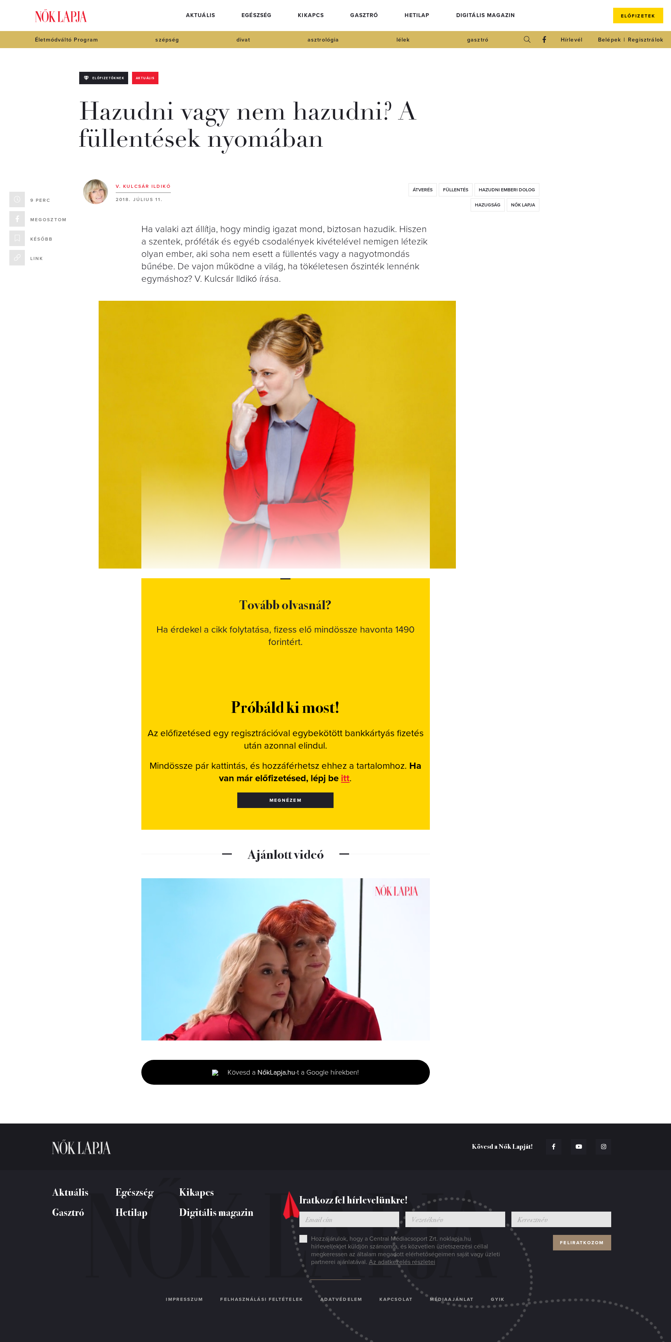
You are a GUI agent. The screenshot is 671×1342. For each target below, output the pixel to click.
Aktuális (200, 15)
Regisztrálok (645, 39)
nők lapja (523, 205)
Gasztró (364, 15)
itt (345, 778)
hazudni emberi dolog (507, 189)
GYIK (498, 1299)
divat (243, 39)
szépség (167, 39)
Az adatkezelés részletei (402, 1262)
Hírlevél (571, 39)
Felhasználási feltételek (261, 1299)
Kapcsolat (396, 1299)
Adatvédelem (341, 1299)
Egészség (256, 15)
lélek (403, 39)
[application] (285, 959)
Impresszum (184, 1299)
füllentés (455, 189)
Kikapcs (311, 15)
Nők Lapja (61, 15)
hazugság (488, 205)
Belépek (609, 39)
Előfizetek (638, 16)
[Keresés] (527, 39)
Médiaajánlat (452, 1299)
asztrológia (323, 39)
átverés (423, 189)
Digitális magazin (485, 15)
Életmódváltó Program (66, 39)
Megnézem (285, 800)
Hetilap (417, 15)
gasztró (477, 39)
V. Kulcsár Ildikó (143, 186)
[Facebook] (544, 39)
